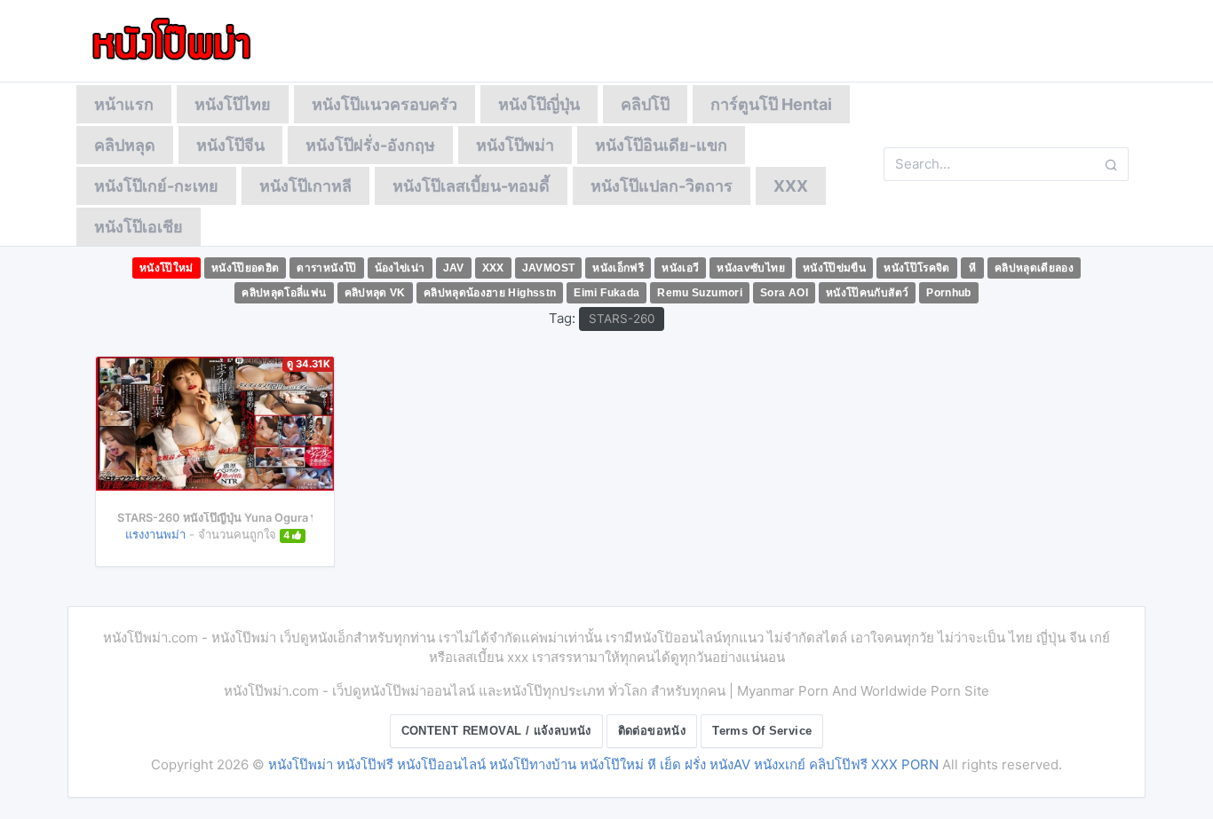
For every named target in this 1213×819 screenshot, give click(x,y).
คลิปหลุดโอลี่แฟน (284, 293)
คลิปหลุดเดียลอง (1034, 268)
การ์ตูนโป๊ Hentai (771, 104)
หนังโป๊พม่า (515, 145)
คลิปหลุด (124, 145)
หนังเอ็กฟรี (618, 268)
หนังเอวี (680, 268)
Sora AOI (784, 293)
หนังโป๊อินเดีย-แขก (661, 145)
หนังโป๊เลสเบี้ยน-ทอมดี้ (471, 186)
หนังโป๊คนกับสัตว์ (867, 293)
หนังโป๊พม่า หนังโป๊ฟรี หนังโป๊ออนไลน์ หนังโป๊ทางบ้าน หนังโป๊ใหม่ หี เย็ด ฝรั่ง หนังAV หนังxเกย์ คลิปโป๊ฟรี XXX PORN (603, 764)
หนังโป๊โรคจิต (917, 268)
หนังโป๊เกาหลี (305, 186)
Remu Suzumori (699, 293)
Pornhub (948, 293)
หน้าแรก (124, 104)
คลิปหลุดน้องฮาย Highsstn (490, 293)
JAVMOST (548, 268)
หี (972, 268)
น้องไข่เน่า (400, 268)
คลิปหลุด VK (375, 293)
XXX (790, 186)
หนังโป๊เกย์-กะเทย (156, 186)
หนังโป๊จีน (230, 145)
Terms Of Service (762, 730)
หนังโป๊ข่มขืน (834, 268)
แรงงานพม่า (155, 534)
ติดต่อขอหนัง (652, 730)
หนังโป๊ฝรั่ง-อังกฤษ (370, 145)
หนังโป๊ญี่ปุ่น (539, 104)
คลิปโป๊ (645, 104)
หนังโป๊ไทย (232, 104)
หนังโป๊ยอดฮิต (245, 268)
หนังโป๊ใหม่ (166, 268)
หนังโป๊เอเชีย (138, 226)
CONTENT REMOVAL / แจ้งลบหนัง (496, 730)
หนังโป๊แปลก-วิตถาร (662, 186)
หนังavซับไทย (751, 268)
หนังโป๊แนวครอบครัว (384, 104)
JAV (453, 268)
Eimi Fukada (606, 293)
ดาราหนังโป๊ (326, 268)
